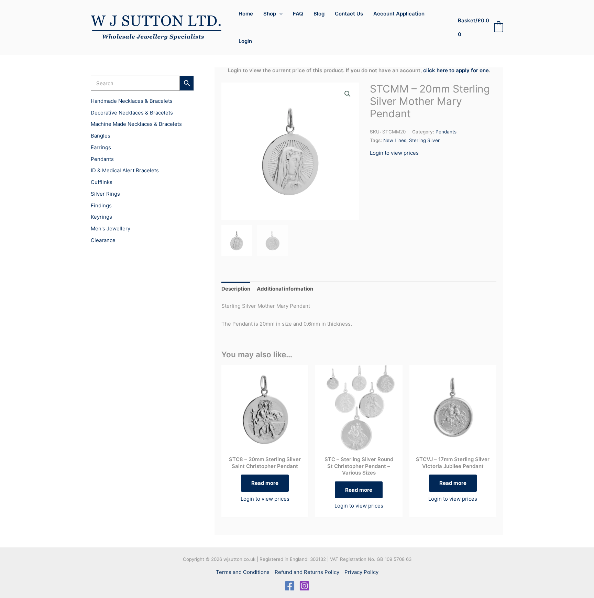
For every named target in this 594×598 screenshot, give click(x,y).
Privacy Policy (361, 572)
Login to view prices (394, 153)
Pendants (446, 131)
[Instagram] (304, 585)
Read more (264, 483)
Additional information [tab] (285, 288)
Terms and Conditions (243, 572)
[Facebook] (289, 585)
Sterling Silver (424, 140)
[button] (279, 14)
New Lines (394, 140)
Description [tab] (235, 288)
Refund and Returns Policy (307, 572)
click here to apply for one (456, 70)
